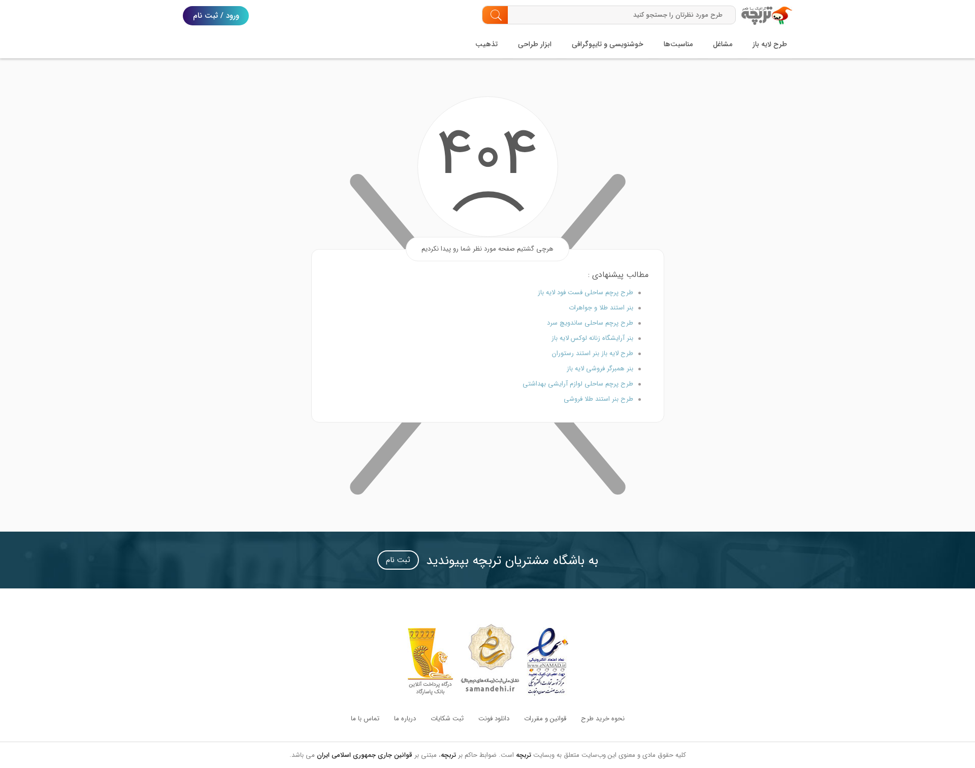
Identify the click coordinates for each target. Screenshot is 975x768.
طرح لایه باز (770, 44)
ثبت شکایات (447, 718)
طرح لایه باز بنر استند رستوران (592, 353)
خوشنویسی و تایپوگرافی (607, 44)
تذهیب (486, 44)
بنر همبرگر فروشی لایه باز (600, 368)
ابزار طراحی (534, 44)
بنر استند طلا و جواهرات (601, 307)
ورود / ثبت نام (216, 16)
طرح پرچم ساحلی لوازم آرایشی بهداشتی (578, 383)
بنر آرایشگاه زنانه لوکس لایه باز (592, 338)
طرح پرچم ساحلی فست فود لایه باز (585, 292)
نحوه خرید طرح (603, 718)
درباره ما (405, 718)
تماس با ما (365, 718)
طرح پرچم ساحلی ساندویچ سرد (590, 323)
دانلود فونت (493, 718)
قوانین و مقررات (545, 718)
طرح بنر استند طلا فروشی (598, 399)
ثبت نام (398, 560)
